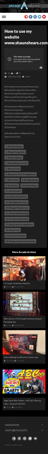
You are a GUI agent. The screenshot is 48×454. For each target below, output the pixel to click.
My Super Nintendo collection (17, 283)
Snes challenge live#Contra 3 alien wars (21, 357)
